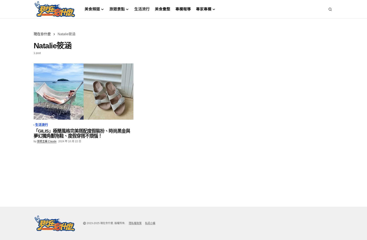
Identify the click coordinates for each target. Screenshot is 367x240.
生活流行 (41, 125)
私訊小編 (150, 223)
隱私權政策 (135, 223)
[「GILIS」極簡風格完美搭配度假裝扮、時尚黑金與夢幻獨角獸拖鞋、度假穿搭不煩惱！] (84, 91)
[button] (330, 9)
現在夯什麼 (42, 34)
